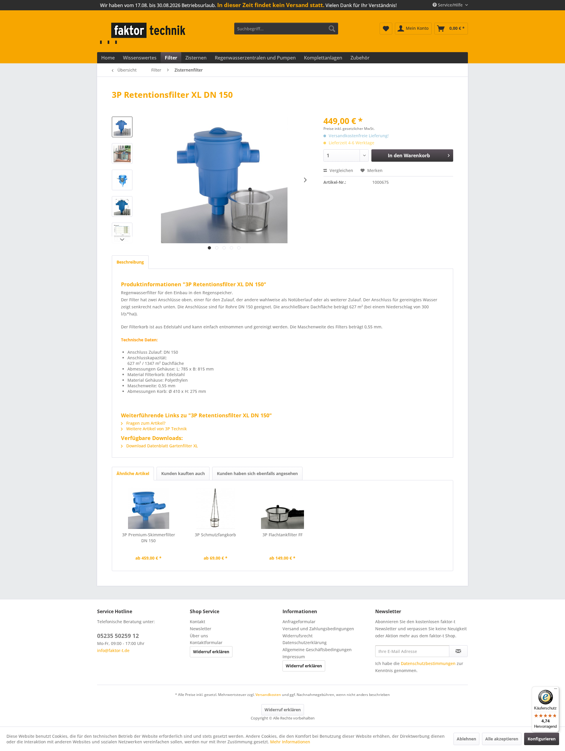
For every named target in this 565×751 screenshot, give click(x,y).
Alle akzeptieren (501, 739)
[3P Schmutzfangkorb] (216, 508)
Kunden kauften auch (183, 473)
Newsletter (200, 628)
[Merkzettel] (386, 28)
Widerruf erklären (211, 651)
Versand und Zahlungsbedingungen (318, 628)
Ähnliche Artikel (133, 473)
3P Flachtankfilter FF (282, 534)
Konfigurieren (542, 739)
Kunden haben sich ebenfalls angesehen (257, 473)
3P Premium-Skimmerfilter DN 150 (148, 537)
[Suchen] (332, 28)
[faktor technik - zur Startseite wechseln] (144, 33)
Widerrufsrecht (297, 635)
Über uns (199, 635)
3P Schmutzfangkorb (215, 534)
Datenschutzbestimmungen (428, 663)
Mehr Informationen (290, 742)
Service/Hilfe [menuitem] (450, 5)
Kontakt (197, 621)
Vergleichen (340, 170)
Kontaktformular (206, 642)
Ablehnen (466, 739)
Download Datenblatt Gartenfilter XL (161, 446)
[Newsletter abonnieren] (458, 651)
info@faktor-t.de (113, 650)
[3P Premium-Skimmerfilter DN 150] (148, 508)
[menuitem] (286, 28)
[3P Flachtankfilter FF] (282, 508)
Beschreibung (130, 262)
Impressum (293, 656)
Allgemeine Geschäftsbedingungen (317, 649)
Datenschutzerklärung (304, 642)
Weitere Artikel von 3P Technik (156, 428)
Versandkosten (268, 694)
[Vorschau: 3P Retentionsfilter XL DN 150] (122, 127)
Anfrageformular (298, 621)
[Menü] (555, 690)
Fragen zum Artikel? (145, 423)
